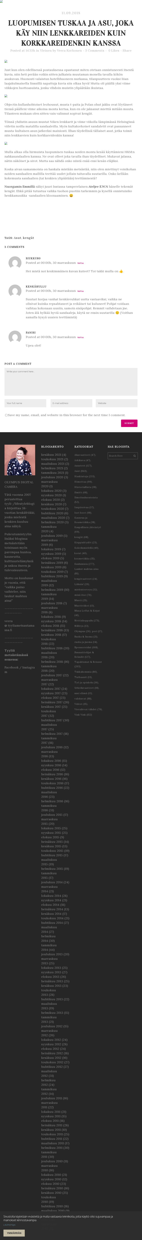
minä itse (82, 595)
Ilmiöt (80, 492)
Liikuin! (81, 584)
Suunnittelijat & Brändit (84, 654)
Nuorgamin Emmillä (20, 186)
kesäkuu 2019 (51, 567)
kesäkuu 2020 (51, 504)
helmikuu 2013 (52, 1013)
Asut (17, 238)
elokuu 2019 (50, 558)
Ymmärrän (14, 1233)
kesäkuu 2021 (51, 455)
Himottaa (83, 481)
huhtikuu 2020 (52, 513)
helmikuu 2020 (52, 522)
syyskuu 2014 (51, 900)
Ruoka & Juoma (85, 636)
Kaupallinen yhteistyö (87, 529)
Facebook (12, 667)
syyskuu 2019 (51, 554)
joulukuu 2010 (52, 1161)
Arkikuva (82, 460)
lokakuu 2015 (51, 828)
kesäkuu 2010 (51, 1193)
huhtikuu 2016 (52, 788)
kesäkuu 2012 (51, 1058)
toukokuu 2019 (52, 572)
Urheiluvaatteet (86, 687)
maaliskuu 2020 (53, 518)
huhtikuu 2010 (52, 1206)
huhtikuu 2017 (51, 720)
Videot (80, 704)
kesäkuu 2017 (51, 707)
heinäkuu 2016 (52, 774)
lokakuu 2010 (51, 1175)
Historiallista (85, 487)
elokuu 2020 (50, 500)
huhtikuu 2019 (52, 576)
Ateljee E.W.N (98, 186)
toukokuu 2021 (52, 459)
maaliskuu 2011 (52, 1143)
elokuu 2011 (50, 1121)
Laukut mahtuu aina (86, 571)
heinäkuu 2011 (51, 1125)
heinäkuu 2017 (52, 702)
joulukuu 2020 (52, 477)
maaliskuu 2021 (52, 464)
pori (97, 631)
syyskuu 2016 (51, 765)
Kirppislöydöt (85, 542)
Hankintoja (84, 476)
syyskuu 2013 (51, 972)
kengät (28, 238)
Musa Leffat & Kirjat (87, 613)
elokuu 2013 (50, 977)
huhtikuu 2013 (52, 999)
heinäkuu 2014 (52, 909)
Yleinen (46, 50)
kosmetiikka (84, 558)
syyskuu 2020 (51, 495)
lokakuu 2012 (51, 1040)
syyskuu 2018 (51, 621)
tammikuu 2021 (52, 473)
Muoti (80, 600)
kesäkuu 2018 (51, 635)
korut (80, 553)
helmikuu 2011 (52, 1148)
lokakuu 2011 (50, 1112)
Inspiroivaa (84, 507)
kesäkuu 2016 (51, 779)
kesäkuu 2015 (51, 846)
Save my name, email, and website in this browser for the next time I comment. (66, 415)
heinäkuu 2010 (52, 1188)
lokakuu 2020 (51, 491)
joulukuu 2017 (51, 675)
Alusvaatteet (84, 454)
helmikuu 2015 (52, 869)
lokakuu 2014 (51, 896)
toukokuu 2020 (52, 509)
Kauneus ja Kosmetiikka (84, 520)
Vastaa (80, 263)
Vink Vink (83, 714)
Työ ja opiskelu (86, 682)
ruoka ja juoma (85, 642)
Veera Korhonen (69, 50)
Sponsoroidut (86, 647)
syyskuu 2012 (51, 1044)
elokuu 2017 (50, 698)
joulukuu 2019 (52, 536)
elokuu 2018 (50, 626)
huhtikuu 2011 (51, 1139)
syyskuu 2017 (51, 693)
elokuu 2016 (50, 770)
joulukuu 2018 (52, 603)
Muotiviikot (84, 605)
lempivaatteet (85, 578)
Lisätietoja (9, 1225)
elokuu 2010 (50, 1184)
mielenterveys (85, 589)
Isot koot (82, 512)
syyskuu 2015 (51, 833)
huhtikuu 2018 (52, 648)
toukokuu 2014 (52, 918)
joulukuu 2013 (52, 954)
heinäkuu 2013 (52, 981)
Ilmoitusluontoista (86, 500)
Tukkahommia (85, 671)
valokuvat (82, 698)
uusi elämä (83, 693)
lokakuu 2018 (51, 617)
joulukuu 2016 (52, 747)
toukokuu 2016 (52, 783)
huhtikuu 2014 (52, 923)
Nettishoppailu (86, 620)
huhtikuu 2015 (52, 855)
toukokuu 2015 (52, 851)
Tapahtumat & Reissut (88, 664)
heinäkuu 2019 (52, 563)
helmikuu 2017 (52, 734)
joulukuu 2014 (52, 882)
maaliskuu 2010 (53, 1211)
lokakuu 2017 (51, 689)
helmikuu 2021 (52, 468)
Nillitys (81, 626)
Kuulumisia (84, 564)
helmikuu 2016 (52, 801)
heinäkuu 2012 (52, 1053)
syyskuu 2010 (51, 1179)
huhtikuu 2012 (52, 1067)
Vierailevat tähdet (88, 709)
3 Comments (94, 50)
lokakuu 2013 (51, 968)
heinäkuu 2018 (52, 630)
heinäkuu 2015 (52, 842)
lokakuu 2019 (51, 549)
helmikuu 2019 (52, 590)
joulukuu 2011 (51, 1098)
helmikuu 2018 (52, 662)
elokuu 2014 (50, 905)
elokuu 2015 (50, 837)
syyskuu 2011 (51, 1116)
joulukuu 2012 (52, 1026)
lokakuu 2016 (51, 761)
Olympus (82, 631)
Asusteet (83, 465)
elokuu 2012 (50, 1049)
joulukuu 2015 (52, 815)
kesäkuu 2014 (51, 914)
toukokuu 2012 (52, 1062)
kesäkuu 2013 (51, 986)
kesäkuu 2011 (51, 1130)
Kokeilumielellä (86, 547)
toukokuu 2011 (52, 1134)
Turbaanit (83, 677)
